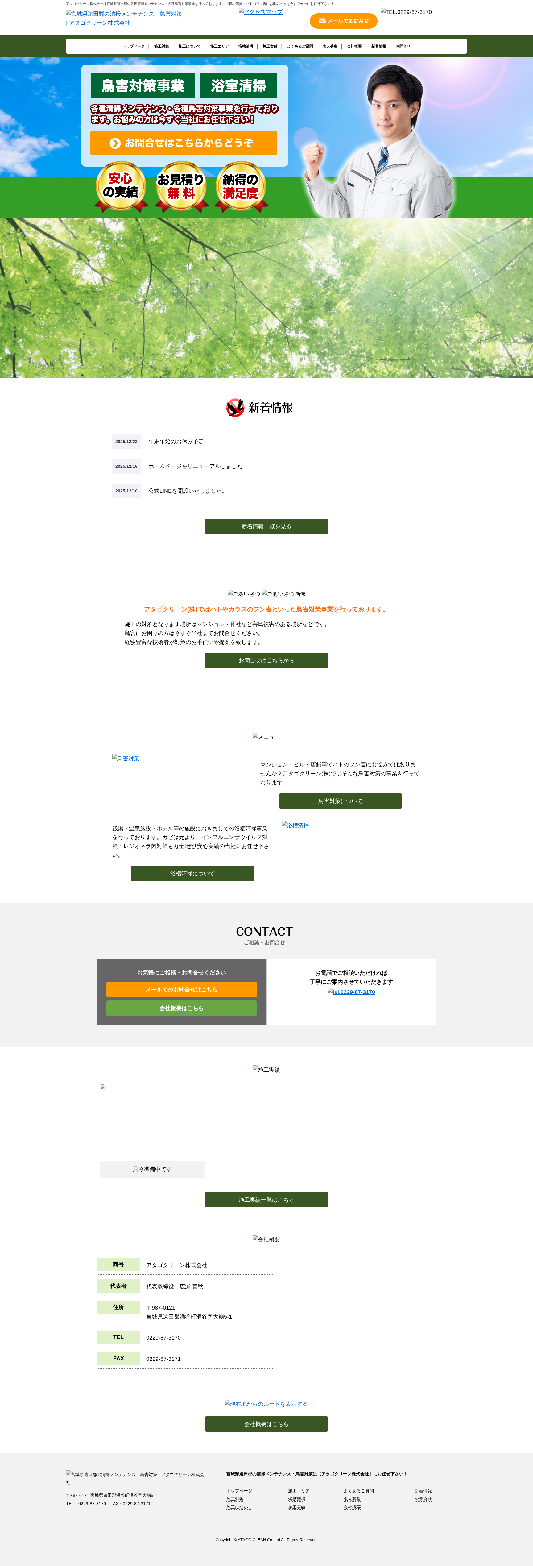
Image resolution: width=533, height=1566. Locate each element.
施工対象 (161, 46)
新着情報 (378, 46)
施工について (190, 46)
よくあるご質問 (300, 46)
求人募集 (330, 46)
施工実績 (270, 46)
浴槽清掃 (245, 46)
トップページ (133, 46)
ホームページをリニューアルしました (195, 466)
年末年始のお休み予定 (176, 441)
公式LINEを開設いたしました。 (187, 491)
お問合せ (403, 46)
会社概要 (354, 46)
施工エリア (219, 46)
